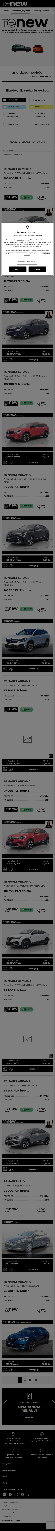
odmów (18, 269)
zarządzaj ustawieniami (27, 262)
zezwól (37, 269)
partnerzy (20, 240)
